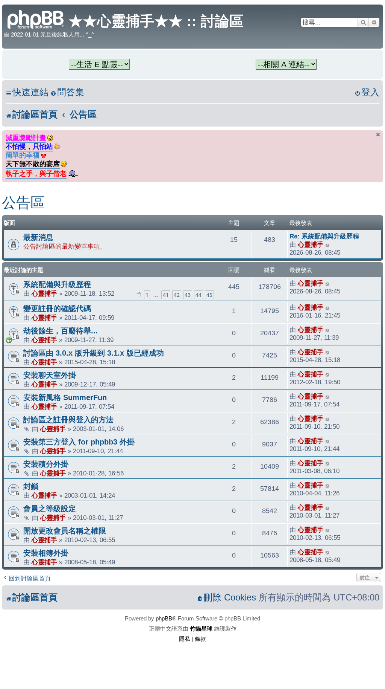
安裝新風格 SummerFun (65, 397)
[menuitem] (67, 92)
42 (177, 294)
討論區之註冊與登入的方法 (68, 420)
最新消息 (38, 237)
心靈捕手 (310, 244)
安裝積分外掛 (45, 464)
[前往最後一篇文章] (327, 283)
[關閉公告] (378, 134)
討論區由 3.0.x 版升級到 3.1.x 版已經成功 (93, 353)
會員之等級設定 (49, 508)
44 (199, 294)
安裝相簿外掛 (45, 553)
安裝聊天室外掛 (49, 375)
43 (188, 294)
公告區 (23, 203)
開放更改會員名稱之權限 (64, 531)
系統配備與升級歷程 (57, 284)
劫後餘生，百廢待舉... (60, 331)
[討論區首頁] (36, 18)
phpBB (164, 618)
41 (166, 294)
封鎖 (30, 486)
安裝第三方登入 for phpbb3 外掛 (79, 442)
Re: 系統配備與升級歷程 (324, 236)
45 (209, 294)
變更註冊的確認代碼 (57, 308)
